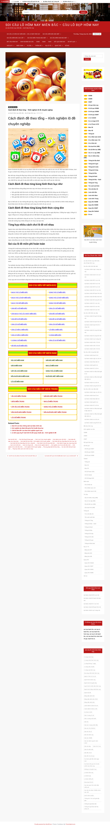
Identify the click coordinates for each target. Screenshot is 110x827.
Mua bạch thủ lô (88, 782)
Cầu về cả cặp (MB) (94, 153)
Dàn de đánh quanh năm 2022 (91, 742)
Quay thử (58, 45)
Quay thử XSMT (93, 208)
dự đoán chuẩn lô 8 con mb (92, 309)
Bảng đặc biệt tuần (89, 702)
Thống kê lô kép (93, 170)
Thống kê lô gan (93, 164)
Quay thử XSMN (93, 205)
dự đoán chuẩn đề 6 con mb (92, 283)
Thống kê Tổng (93, 183)
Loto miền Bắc (92, 192)
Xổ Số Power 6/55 (89, 471)
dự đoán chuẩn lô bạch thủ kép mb (93, 317)
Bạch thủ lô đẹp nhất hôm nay (92, 689)
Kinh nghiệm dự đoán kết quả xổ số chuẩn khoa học (27, 428)
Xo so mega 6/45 (93, 121)
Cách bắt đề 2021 (12, 439)
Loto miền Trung (93, 199)
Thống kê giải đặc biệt (90, 803)
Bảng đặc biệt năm (89, 696)
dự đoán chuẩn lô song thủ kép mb (93, 331)
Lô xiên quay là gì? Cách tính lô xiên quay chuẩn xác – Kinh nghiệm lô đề (34, 433)
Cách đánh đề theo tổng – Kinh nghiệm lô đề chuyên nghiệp (35, 441)
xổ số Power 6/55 (93, 124)
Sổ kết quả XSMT (93, 115)
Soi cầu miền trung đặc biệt (36, 37)
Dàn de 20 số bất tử (89, 728)
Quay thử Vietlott (93, 211)
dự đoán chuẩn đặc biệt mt (92, 362)
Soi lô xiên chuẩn (89, 795)
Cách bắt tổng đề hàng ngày (26, 439)
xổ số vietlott (92, 118)
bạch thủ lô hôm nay (89, 679)
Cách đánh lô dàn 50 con (91, 705)
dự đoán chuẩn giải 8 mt (91, 365)
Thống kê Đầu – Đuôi (94, 180)
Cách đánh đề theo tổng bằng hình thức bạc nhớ (64, 441)
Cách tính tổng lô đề (28, 445)
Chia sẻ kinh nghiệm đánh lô (42, 445)
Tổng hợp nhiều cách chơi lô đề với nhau (22, 448)
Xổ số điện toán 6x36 (94, 137)
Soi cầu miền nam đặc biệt (58, 37)
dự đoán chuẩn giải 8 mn (91, 402)
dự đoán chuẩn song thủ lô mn (93, 422)
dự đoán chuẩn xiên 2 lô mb (92, 342)
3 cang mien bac (88, 657)
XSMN (44, 41)
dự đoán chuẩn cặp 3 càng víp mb (56, 1)
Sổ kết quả (71, 41)
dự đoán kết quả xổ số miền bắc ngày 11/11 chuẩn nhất (60, 455)
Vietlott (10, 45)
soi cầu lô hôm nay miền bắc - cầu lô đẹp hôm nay (22, 113)
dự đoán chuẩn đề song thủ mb (93, 300)
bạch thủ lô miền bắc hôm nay (92, 686)
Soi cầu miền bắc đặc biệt (51, 34)
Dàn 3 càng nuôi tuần (90, 718)
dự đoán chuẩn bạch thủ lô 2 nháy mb (92, 326)
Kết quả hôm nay (59, 41)
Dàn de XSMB (88, 738)
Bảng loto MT (88, 550)
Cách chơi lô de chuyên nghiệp (43, 439)
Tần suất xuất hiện (93, 186)
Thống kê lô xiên (93, 167)
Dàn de (86, 721)
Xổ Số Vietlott (88, 475)
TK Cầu (29, 45)
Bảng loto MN (88, 553)
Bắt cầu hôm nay (12, 41)
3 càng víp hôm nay (89, 670)
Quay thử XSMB (93, 202)
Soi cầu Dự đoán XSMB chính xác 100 (92, 791)
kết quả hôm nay (93, 105)
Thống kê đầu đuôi (94, 161)
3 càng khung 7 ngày (90, 663)
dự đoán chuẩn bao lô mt (91, 355)
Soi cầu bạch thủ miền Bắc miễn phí (91, 786)
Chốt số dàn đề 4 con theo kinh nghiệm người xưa (27, 430)
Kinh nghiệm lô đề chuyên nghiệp (33, 447)
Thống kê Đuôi (92, 176)
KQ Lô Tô (48, 45)
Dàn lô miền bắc (88, 749)
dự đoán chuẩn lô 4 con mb (92, 303)
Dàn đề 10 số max (89, 756)
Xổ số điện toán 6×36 (90, 491)
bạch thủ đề (87, 692)
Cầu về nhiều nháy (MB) (91, 157)
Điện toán (19, 45)
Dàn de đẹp (87, 746)
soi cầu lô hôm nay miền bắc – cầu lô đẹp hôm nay (52, 25)
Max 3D (90, 127)
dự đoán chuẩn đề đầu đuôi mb (93, 296)
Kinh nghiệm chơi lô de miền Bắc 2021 (61, 445)
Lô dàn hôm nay (88, 772)
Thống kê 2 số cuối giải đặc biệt (91, 799)
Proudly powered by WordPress (43, 824)
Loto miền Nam (93, 195)
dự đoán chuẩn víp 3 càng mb (36, 1)
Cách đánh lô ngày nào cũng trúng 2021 (67, 443)
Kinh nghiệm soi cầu (27, 41)
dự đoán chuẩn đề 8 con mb (92, 287)
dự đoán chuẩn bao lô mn (92, 395)
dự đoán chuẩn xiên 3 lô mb (92, 345)
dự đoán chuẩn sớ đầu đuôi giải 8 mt (93, 372)
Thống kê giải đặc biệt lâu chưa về (91, 807)
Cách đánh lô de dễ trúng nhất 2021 (46, 443)
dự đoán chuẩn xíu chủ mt (92, 382)
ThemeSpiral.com (70, 824)
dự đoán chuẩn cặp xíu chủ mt (93, 358)
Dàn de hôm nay (88, 734)
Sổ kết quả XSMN (93, 112)
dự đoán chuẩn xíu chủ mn (92, 419)
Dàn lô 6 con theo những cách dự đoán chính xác (27, 426)
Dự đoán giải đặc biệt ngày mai (91, 760)
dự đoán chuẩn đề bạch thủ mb (93, 293)
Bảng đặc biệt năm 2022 (91, 699)
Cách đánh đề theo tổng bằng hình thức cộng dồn (22, 443)
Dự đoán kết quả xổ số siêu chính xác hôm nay (91, 765)
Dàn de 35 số (88, 731)
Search (87, 59)
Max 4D (90, 131)
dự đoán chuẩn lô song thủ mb (93, 335)
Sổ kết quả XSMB (93, 108)
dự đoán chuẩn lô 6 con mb (77, 1)
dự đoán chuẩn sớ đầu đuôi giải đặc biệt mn (93, 415)
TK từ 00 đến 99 (93, 189)
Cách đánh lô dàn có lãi (90, 708)
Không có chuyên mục (90, 769)
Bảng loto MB (88, 556)
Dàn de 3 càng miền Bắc (91, 725)
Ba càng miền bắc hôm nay (91, 673)
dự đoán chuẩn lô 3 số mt (91, 368)
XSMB (38, 41)
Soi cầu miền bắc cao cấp (15, 37)
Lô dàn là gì (87, 775)
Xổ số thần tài (92, 143)
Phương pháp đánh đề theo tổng (51, 447)
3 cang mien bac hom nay (91, 660)
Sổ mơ (67, 45)
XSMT (49, 41)
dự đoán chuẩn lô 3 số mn (92, 405)
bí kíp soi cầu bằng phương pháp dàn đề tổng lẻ (23, 455)
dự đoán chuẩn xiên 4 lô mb (92, 349)
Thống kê (38, 45)
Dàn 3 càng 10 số (89, 715)
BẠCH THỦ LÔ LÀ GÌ (90, 676)
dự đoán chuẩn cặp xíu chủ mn (93, 392)
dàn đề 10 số (88, 752)
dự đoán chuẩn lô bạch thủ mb (93, 321)
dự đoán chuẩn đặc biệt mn (92, 398)
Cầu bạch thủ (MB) (94, 146)
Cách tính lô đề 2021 (15, 445)
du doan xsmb (88, 712)
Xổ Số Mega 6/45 (89, 478)
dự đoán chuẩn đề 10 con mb (93, 290)
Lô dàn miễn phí (88, 779)
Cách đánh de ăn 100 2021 (59, 439)
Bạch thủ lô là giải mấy (90, 683)
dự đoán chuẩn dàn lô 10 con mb (93, 276)
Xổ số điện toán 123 (94, 140)
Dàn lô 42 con (97, 746)
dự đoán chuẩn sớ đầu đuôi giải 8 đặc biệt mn (93, 409)
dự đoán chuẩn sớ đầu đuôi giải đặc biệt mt (93, 378)
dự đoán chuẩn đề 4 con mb (92, 280)
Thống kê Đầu (92, 173)
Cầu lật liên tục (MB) (94, 150)
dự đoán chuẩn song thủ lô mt (93, 385)
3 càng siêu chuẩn (89, 666)
